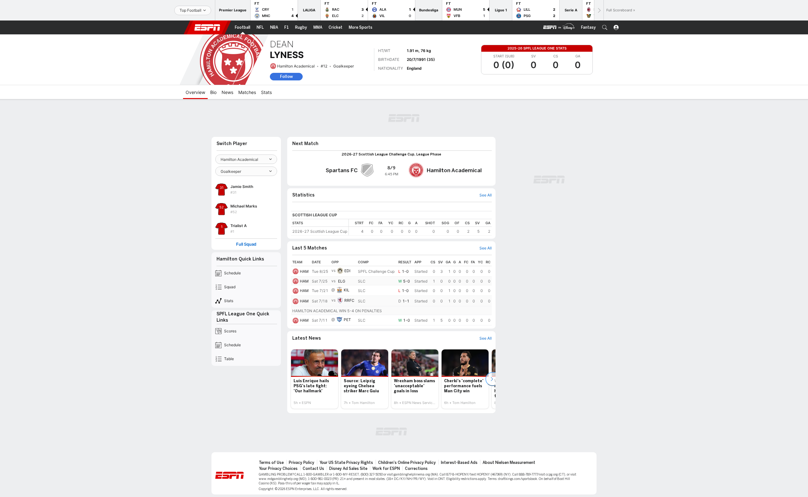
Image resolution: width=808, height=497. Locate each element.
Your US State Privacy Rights (346, 462)
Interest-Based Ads (459, 462)
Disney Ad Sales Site (348, 468)
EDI (347, 270)
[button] (604, 27)
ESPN (207, 27)
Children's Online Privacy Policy (407, 462)
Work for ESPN (386, 468)
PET (347, 319)
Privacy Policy (301, 462)
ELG (341, 281)
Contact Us (313, 468)
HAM (304, 271)
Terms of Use (271, 462)
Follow (286, 76)
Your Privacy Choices (278, 468)
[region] (420, 227)
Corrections (416, 468)
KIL (346, 290)
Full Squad (246, 244)
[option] (314, 379)
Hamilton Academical (296, 66)
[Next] (598, 10)
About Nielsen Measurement (509, 462)
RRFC (349, 300)
